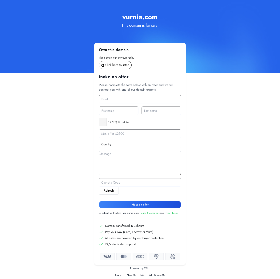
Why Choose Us (157, 275)
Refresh (109, 190)
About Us (131, 275)
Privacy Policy (171, 213)
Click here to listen (117, 65)
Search (118, 275)
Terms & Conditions (149, 213)
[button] (102, 122)
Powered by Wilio (140, 268)
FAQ (142, 275)
